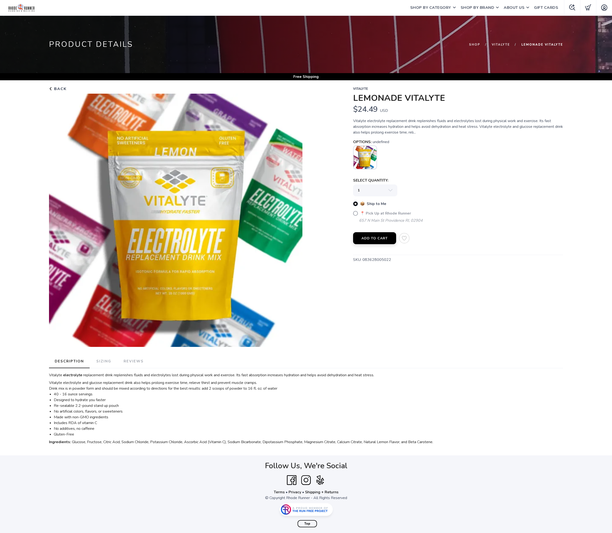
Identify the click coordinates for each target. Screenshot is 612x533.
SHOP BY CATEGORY (430, 7)
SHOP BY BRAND (477, 7)
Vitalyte (501, 45)
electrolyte (72, 375)
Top (307, 524)
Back (60, 89)
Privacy (295, 492)
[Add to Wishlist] (404, 238)
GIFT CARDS (546, 7)
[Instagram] (306, 480)
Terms (279, 492)
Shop (474, 45)
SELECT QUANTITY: (370, 180)
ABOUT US (514, 7)
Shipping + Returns (322, 492)
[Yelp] (320, 480)
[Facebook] (291, 480)
